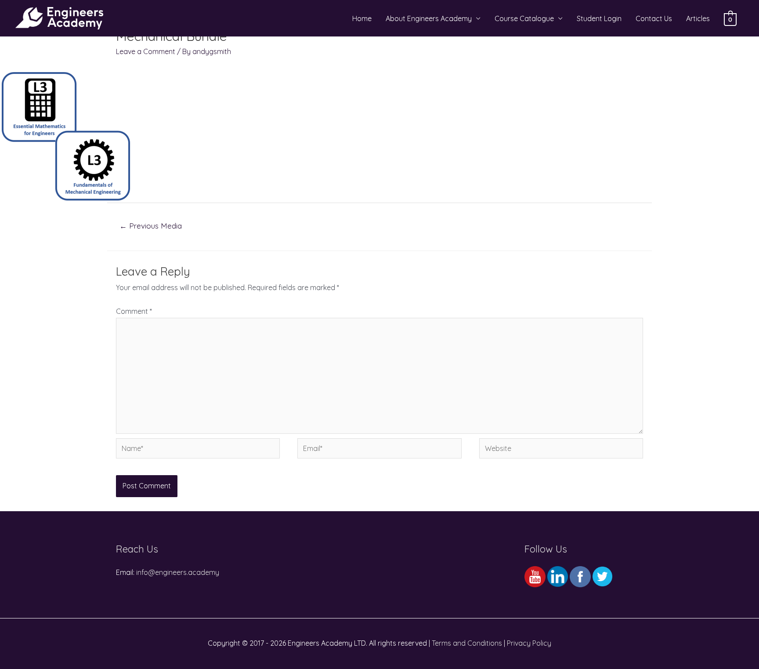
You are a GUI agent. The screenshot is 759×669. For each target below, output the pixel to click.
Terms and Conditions (467, 643)
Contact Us (654, 18)
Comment (134, 311)
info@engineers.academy (177, 572)
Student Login (599, 18)
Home (362, 18)
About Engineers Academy (429, 18)
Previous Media (150, 225)
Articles (698, 18)
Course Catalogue (524, 18)
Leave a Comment (145, 51)
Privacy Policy (529, 643)
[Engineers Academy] (59, 17)
